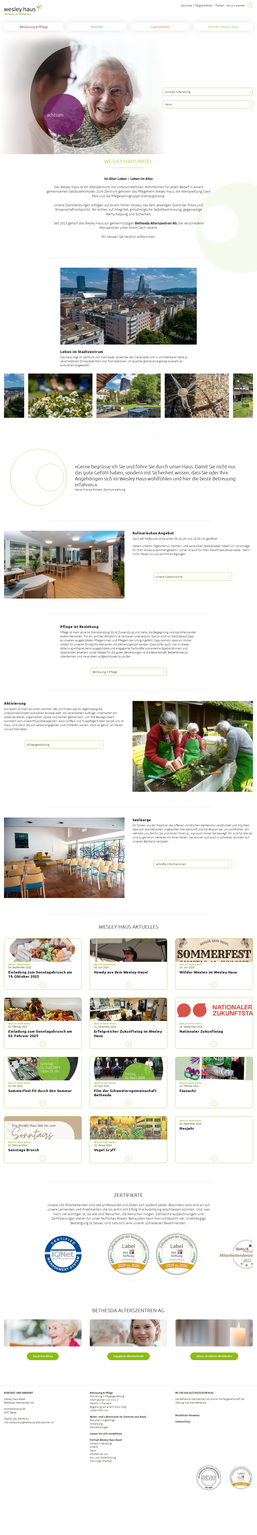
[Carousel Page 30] (175, 422)
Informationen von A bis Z (104, 1400)
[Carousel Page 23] (152, 422)
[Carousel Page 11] (114, 422)
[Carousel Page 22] (149, 422)
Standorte (186, 5)
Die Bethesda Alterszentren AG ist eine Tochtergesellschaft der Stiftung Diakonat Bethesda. (210, 1400)
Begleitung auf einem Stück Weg (108, 1407)
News (93, 1450)
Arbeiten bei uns (99, 1454)
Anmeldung (96, 1424)
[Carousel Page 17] (133, 422)
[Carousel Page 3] (88, 422)
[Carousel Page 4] (91, 422)
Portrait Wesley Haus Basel (106, 1440)
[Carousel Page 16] (130, 422)
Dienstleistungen (99, 1427)
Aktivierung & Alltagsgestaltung (107, 1396)
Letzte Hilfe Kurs (99, 1410)
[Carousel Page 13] (120, 422)
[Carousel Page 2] (85, 422)
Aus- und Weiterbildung (103, 1457)
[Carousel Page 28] (168, 422)
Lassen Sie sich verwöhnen (106, 1433)
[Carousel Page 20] (143, 422)
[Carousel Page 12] (117, 422)
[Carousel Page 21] (146, 422)
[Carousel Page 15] (126, 422)
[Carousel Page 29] (171, 422)
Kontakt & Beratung (101, 1443)
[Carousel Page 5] (94, 422)
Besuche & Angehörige (102, 1420)
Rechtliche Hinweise (187, 1415)
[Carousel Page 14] (123, 422)
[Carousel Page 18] (136, 422)
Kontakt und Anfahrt (18, 1393)
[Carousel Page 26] (162, 422)
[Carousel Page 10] (110, 422)
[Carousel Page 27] (165, 422)
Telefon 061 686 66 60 (16, 1418)
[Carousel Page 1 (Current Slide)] (122, 1281)
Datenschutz (182, 1421)
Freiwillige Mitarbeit (101, 1461)
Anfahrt (94, 1447)
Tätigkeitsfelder (203, 5)
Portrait (219, 5)
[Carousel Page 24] (155, 422)
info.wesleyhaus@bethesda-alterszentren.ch (29, 1422)
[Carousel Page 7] (101, 422)
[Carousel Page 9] (107, 422)
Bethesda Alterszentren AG (194, 1393)
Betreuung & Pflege (101, 1393)
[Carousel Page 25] (159, 422)
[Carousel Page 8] (104, 422)
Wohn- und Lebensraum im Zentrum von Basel (118, 1416)
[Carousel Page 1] (82, 422)
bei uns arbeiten (236, 5)
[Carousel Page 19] (139, 422)
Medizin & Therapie (100, 1403)
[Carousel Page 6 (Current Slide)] (98, 422)
